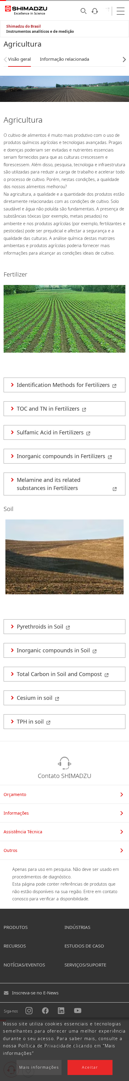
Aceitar (90, 1067)
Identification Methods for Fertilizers (63, 384)
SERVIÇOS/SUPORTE (85, 965)
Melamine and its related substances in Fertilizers (48, 484)
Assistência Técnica (23, 831)
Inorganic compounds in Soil (53, 650)
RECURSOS (15, 946)
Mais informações (39, 1067)
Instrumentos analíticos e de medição (40, 31)
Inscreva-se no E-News (35, 993)
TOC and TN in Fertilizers (48, 408)
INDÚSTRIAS (77, 927)
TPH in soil (30, 721)
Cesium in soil (34, 697)
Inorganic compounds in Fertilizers (61, 456)
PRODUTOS (16, 927)
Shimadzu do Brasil (23, 26)
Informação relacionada (64, 59)
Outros (10, 850)
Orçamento (15, 794)
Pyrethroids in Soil (40, 626)
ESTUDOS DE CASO (84, 946)
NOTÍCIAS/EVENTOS (24, 965)
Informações (16, 813)
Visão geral (19, 59)
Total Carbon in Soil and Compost (59, 674)
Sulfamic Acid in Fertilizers (50, 432)
